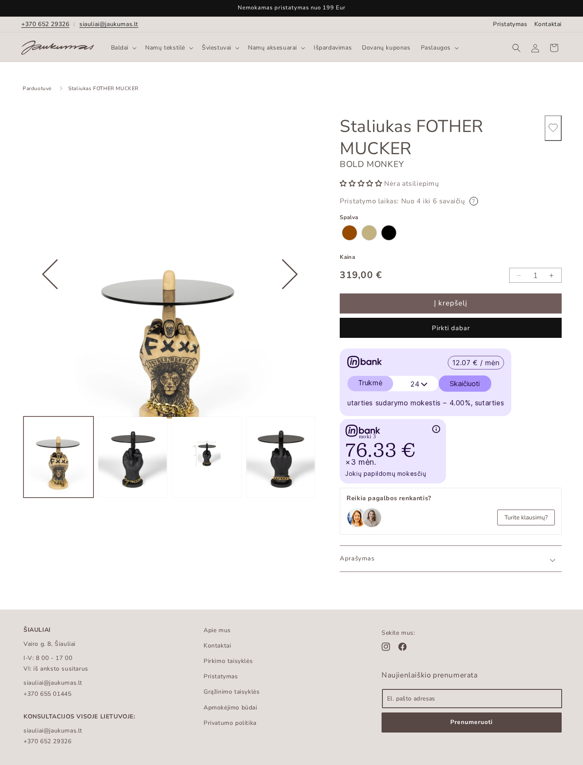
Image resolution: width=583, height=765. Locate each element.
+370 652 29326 (45, 24)
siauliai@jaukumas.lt (108, 24)
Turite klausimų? (526, 517)
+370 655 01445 (47, 694)
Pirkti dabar (451, 328)
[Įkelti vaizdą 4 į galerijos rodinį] (281, 457)
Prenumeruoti (471, 722)
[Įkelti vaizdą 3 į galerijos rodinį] (207, 457)
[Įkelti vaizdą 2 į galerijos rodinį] (133, 457)
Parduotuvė (37, 88)
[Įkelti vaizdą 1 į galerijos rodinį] (58, 457)
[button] (123, 48)
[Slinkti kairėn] (50, 300)
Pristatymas (510, 24)
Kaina (347, 257)
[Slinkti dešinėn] (289, 300)
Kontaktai (548, 24)
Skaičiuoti (465, 383)
